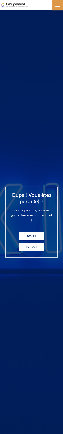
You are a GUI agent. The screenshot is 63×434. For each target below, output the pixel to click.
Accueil (31, 236)
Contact (31, 246)
